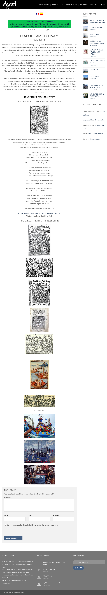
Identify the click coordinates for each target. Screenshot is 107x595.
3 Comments (96, 56)
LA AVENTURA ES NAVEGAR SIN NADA (96, 52)
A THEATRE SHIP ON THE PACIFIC (97, 95)
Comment (7, 497)
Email (31, 515)
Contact (93, 5)
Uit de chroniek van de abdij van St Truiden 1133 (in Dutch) (39, 213)
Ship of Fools (43, 5)
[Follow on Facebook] (101, 5)
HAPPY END (94, 70)
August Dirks (88, 120)
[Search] (24, 5)
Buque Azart (56, 5)
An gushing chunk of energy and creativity (97, 21)
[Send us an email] (104, 5)
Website (56, 515)
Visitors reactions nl (96, 133)
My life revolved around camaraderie (97, 42)
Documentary (70, 5)
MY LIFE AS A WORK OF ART (97, 62)
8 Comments (94, 36)
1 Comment (94, 29)
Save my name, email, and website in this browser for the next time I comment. (32, 525)
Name (6, 515)
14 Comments (96, 45)
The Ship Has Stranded (94, 77)
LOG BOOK (83, 5)
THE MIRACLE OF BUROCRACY (96, 86)
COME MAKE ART (96, 27)
